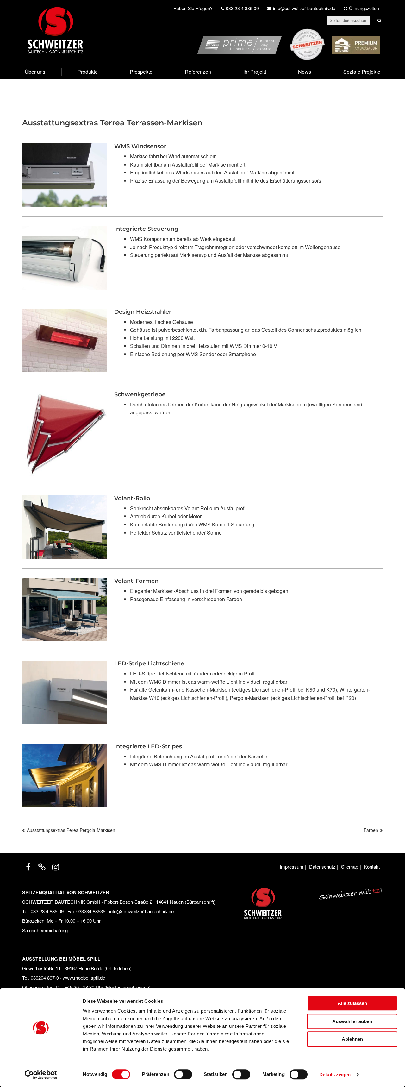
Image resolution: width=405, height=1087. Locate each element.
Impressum (291, 866)
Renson (371, 32)
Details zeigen (335, 1074)
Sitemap (349, 866)
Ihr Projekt (254, 71)
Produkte (88, 71)
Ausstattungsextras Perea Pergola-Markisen (71, 830)
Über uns (35, 71)
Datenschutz (322, 866)
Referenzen (198, 71)
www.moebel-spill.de (84, 977)
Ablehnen (352, 1039)
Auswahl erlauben (352, 1021)
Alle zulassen (352, 1003)
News (304, 71)
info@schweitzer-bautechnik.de (141, 911)
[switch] (183, 1074)
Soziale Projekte (361, 71)
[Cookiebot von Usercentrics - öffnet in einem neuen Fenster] (41, 1074)
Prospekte (141, 71)
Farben (371, 830)
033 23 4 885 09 (47, 911)
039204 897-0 (45, 977)
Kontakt (372, 866)
